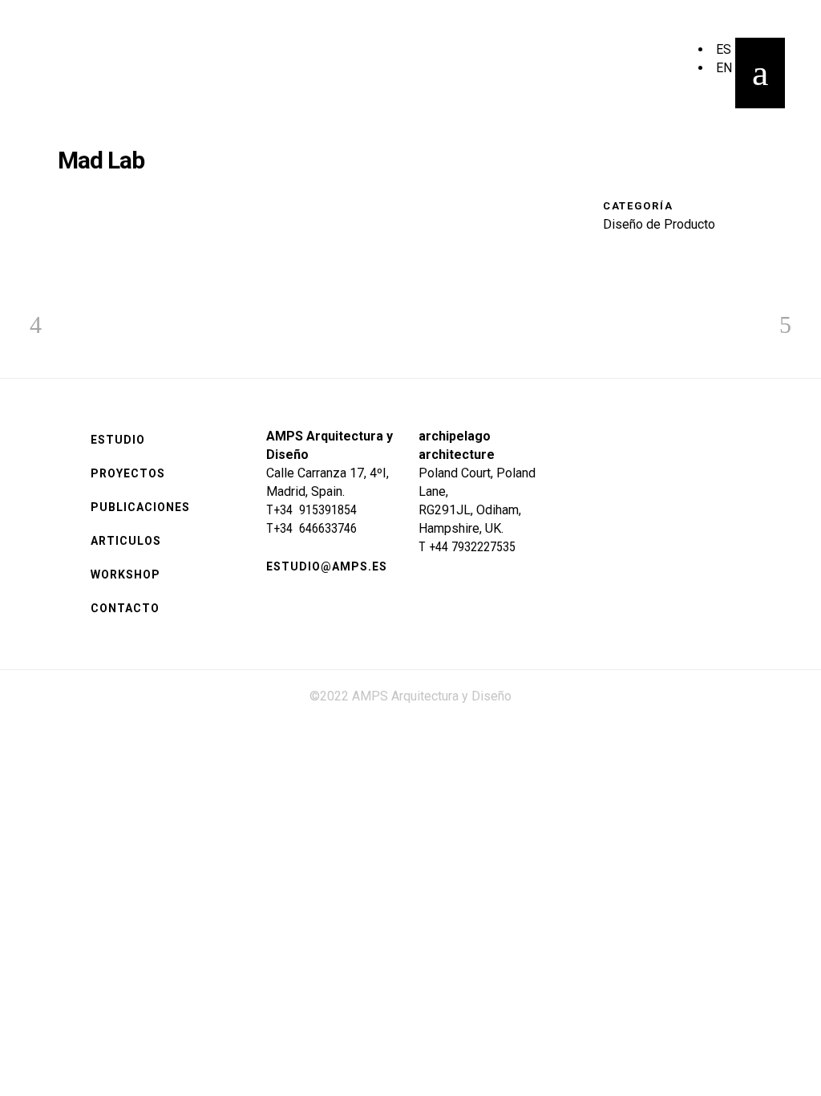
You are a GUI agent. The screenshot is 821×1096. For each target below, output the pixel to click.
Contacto (125, 608)
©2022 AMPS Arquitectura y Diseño (410, 696)
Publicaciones (140, 507)
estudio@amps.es (326, 566)
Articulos (126, 540)
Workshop (125, 574)
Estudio (118, 439)
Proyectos (128, 473)
